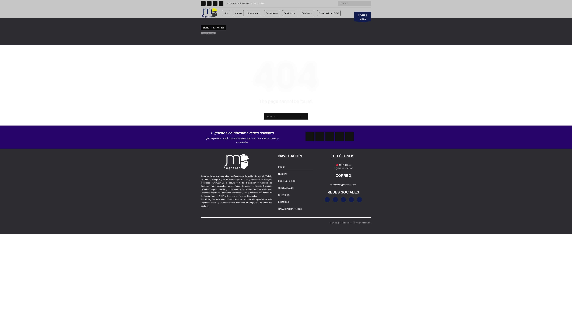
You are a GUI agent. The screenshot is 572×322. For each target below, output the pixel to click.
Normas (238, 13)
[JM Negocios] (310, 136)
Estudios (306, 13)
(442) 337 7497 (257, 3)
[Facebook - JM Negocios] (327, 199)
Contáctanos (272, 13)
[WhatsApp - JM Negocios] (359, 199)
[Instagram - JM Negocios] (335, 199)
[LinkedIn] (215, 3)
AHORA (362, 17)
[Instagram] (209, 3)
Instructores (253, 13)
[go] (367, 3)
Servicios (288, 13)
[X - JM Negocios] (343, 199)
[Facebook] (203, 3)
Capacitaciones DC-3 (329, 13)
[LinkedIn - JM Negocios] (351, 199)
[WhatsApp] (221, 3)
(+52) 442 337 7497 (344, 168)
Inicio (225, 13)
